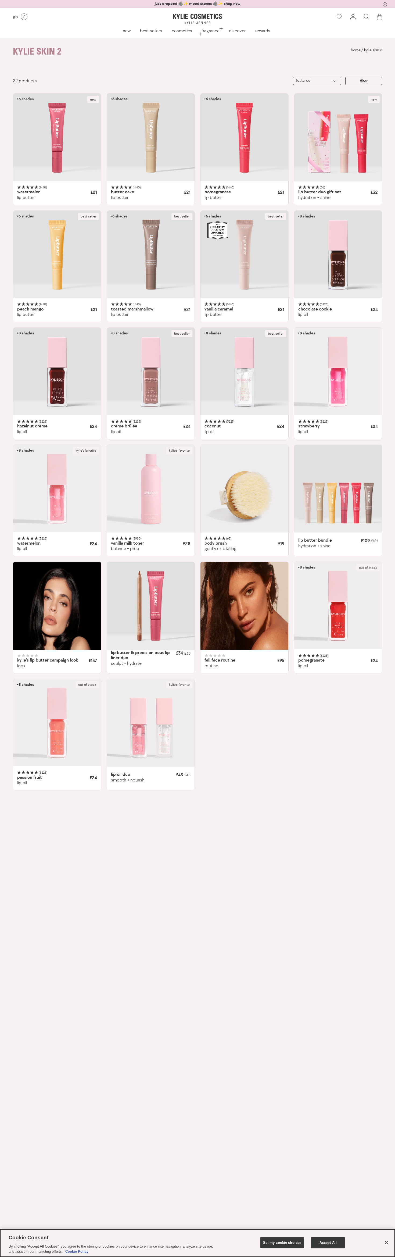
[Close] (386, 1242)
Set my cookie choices (282, 1243)
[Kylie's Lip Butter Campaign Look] (57, 606)
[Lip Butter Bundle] (338, 489)
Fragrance (211, 31)
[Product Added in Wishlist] (339, 16)
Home (356, 50)
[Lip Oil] (338, 255)
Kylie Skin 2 (373, 50)
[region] (197, 1243)
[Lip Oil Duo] (151, 723)
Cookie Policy (76, 1251)
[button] (366, 17)
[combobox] (317, 81)
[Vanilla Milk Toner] (151, 489)
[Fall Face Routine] (244, 606)
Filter (364, 80)
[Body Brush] (244, 489)
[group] (197, 3)
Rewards (262, 31)
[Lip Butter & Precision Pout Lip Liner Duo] (151, 606)
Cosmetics (182, 31)
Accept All (328, 1243)
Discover (237, 31)
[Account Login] (353, 17)
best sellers (151, 31)
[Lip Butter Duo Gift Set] (338, 137)
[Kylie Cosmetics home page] (197, 19)
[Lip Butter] (57, 137)
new (127, 31)
